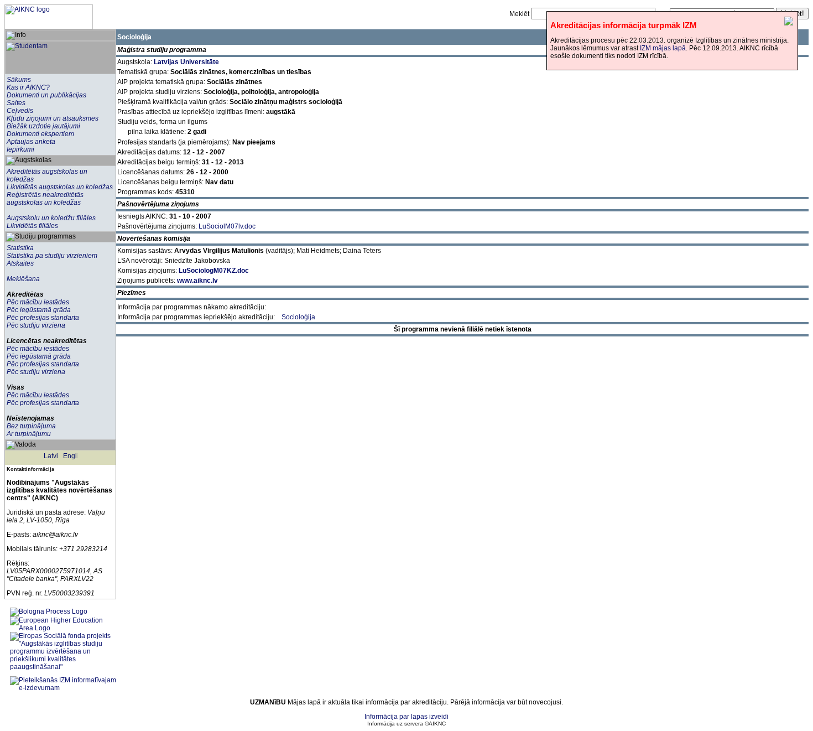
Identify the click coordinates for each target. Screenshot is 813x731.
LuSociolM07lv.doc (227, 226)
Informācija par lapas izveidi (406, 716)
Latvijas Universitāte (186, 62)
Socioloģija (298, 317)
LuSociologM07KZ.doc (214, 270)
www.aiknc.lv (197, 280)
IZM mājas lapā (663, 48)
